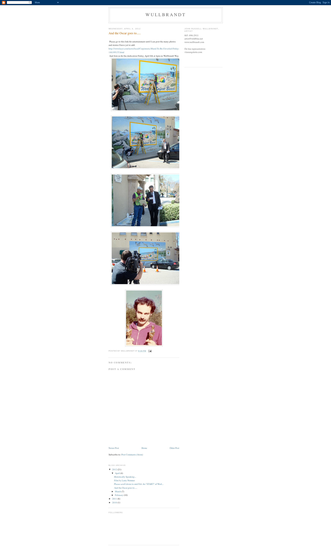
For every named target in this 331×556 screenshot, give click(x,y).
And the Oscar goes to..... (125, 487)
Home (144, 448)
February (119, 495)
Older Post (174, 448)
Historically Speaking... (125, 476)
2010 (115, 502)
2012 (115, 469)
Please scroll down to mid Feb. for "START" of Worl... (138, 484)
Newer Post (114, 448)
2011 (115, 498)
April (117, 473)
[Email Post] (150, 351)
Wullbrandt (166, 14)
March (118, 491)
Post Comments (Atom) (132, 454)
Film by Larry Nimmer (124, 480)
